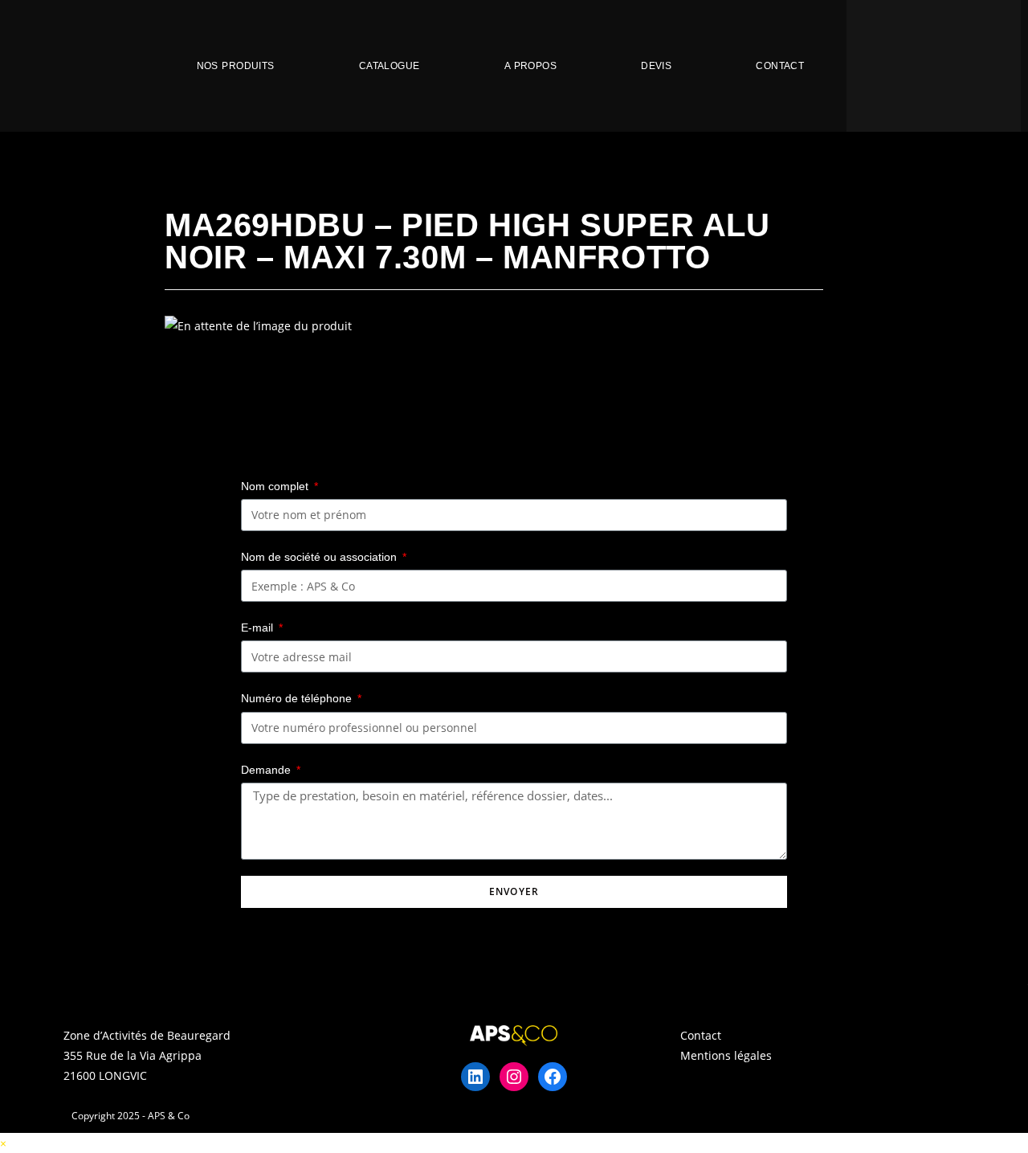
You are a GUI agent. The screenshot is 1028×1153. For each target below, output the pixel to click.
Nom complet (276, 486)
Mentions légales (726, 1055)
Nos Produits (236, 66)
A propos (530, 66)
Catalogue (389, 66)
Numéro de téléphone (298, 698)
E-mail (258, 627)
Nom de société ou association (320, 556)
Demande (267, 769)
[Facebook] (552, 1076)
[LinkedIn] (475, 1076)
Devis (656, 66)
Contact (780, 66)
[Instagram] (514, 1076)
